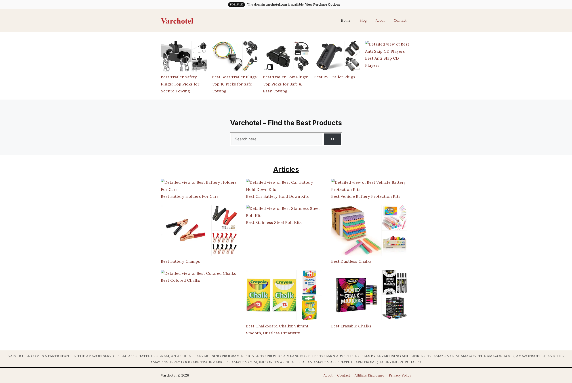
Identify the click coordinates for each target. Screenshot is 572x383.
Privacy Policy (400, 375)
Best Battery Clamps (180, 261)
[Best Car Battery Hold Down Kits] (284, 186)
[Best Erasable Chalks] (369, 296)
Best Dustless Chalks (351, 261)
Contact (400, 20)
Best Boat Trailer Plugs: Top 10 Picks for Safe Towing (235, 84)
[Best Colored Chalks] (198, 273)
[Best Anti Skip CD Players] (388, 48)
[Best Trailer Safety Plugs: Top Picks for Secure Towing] (184, 57)
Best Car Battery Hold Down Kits (277, 196)
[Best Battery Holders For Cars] (199, 186)
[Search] (332, 139)
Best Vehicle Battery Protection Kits (365, 196)
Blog (363, 20)
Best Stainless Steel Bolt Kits (274, 222)
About (380, 20)
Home (346, 20)
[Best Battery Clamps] (199, 231)
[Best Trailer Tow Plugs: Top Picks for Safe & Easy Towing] (286, 57)
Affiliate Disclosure (369, 375)
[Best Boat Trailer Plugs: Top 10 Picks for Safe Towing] (235, 57)
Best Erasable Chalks (351, 326)
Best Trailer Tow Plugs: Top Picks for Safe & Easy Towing (285, 84)
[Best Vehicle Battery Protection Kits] (369, 186)
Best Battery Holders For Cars (190, 196)
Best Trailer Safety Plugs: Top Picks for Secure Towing (180, 84)
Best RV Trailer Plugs (334, 76)
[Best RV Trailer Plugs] (337, 57)
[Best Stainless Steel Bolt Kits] (284, 212)
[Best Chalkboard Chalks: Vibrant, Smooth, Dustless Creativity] (284, 296)
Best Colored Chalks (180, 280)
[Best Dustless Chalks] (369, 231)
